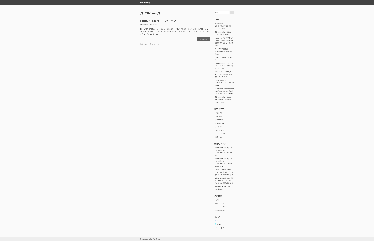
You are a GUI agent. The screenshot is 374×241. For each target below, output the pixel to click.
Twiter (218, 224)
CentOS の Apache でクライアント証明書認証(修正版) (224, 74)
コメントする (155, 44)
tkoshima (154, 25)
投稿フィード (219, 203)
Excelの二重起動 (220, 57)
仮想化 (217, 137)
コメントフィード (221, 206)
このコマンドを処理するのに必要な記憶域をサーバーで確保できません (224, 40)
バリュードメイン (221, 228)
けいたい (218, 130)
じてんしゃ (145, 44)
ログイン (218, 200)
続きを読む (203, 39)
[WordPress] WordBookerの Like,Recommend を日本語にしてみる (224, 91)
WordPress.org (220, 210)
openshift (218, 120)
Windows (218, 123)
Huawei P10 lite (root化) (223, 186)
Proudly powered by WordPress (150, 239)
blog (216, 113)
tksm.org (145, 2)
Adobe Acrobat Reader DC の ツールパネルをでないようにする (224, 172)
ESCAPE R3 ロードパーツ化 (158, 21)
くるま (217, 126)
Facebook (219, 221)
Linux (216, 116)
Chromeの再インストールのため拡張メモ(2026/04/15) (224, 150)
